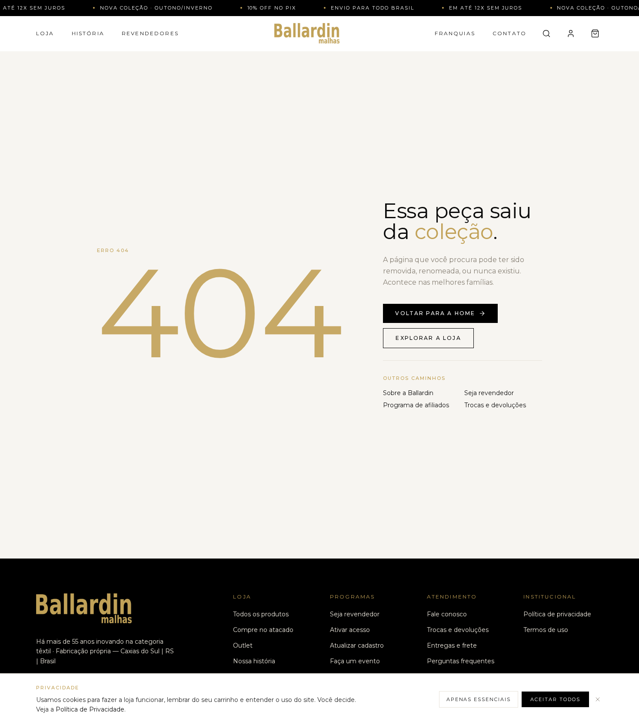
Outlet (243, 645)
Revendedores (150, 33)
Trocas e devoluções (495, 405)
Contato (509, 33)
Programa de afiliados (416, 405)
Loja (45, 33)
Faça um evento (355, 661)
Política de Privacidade (90, 709)
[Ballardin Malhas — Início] (306, 33)
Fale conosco (447, 614)
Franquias (455, 33)
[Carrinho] (595, 33)
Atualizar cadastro (357, 645)
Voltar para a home (435, 313)
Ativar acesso (350, 630)
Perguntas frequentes (460, 661)
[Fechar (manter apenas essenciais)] (597, 699)
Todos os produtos (261, 614)
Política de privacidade (557, 614)
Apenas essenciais (478, 699)
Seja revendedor (489, 393)
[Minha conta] (571, 33)
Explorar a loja (428, 338)
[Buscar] (546, 33)
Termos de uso (545, 630)
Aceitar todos (555, 699)
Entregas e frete (452, 645)
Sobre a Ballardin (408, 393)
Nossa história (254, 661)
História (88, 33)
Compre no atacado (263, 630)
